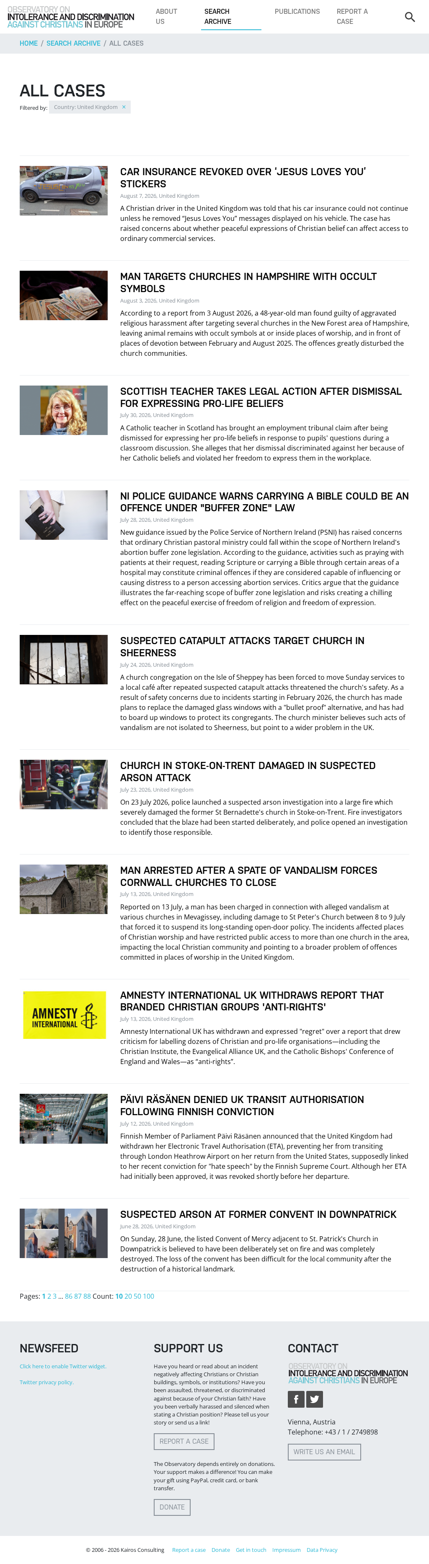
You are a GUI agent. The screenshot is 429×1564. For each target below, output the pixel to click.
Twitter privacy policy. (47, 1382)
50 (137, 1296)
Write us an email (324, 1452)
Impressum (286, 1550)
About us (166, 17)
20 (128, 1296)
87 (78, 1296)
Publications (297, 12)
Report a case (352, 17)
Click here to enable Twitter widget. (63, 1366)
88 (87, 1296)
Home (29, 43)
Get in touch (251, 1550)
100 (148, 1296)
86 (68, 1296)
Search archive (217, 17)
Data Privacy (322, 1550)
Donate (172, 1507)
